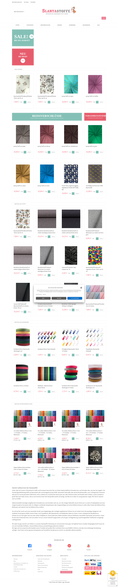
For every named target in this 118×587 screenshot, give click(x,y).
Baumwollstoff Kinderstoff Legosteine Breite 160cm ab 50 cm (94, 269)
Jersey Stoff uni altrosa (44, 146)
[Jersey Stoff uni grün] (95, 134)
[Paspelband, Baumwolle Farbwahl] (95, 337)
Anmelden (33, 2)
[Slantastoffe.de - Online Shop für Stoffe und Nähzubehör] (59, 7)
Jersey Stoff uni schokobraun (70, 146)
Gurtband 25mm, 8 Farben (21, 386)
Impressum (40, 571)
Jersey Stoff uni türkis (43, 185)
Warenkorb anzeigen (66, 561)
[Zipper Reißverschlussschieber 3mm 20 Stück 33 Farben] (23, 455)
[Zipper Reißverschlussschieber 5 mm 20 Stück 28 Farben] (71, 455)
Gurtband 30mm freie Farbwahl (46, 349)
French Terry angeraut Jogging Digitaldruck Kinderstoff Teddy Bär (70, 187)
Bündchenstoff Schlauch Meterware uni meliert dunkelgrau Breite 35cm (44, 269)
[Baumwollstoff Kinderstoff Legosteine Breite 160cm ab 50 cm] (95, 255)
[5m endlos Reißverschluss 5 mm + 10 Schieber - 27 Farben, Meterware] (71, 419)
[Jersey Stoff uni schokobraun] (71, 134)
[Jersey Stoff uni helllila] (95, 84)
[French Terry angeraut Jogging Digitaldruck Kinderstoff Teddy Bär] (71, 174)
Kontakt (15, 567)
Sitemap (15, 559)
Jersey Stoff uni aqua (67, 96)
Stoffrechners (17, 571)
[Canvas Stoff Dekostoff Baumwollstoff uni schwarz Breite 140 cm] (23, 292)
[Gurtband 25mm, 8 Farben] (23, 374)
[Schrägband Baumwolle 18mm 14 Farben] (71, 337)
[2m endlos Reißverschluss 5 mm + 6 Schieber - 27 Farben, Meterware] (23, 419)
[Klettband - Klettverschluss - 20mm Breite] (47, 374)
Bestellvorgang (65, 565)
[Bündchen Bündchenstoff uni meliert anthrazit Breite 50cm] (71, 219)
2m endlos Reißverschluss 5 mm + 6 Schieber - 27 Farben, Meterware (23, 432)
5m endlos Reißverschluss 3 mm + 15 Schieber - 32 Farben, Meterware (47, 432)
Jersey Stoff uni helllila (92, 96)
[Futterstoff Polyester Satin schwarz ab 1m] (71, 255)
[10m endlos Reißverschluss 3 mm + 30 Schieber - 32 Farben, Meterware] (47, 455)
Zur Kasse (26, 2)
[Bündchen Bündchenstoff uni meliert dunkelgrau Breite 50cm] (47, 219)
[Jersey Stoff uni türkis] (47, 174)
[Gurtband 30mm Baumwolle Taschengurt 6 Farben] (71, 374)
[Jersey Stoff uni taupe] (23, 134)
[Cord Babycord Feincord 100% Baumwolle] (95, 174)
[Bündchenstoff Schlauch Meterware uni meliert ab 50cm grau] (95, 219)
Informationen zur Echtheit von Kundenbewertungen (21, 564)
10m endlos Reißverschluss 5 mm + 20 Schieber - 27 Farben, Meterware (94, 432)
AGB (39, 569)
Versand (67, 582)
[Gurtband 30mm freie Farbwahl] (47, 337)
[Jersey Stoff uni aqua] (71, 84)
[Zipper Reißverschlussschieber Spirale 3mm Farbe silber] (95, 455)
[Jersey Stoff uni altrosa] (47, 134)
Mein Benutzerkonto (17, 2)
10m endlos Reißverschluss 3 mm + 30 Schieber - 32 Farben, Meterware (46, 469)
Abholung (40, 561)
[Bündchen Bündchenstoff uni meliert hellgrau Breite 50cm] (23, 255)
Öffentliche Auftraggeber (67, 567)
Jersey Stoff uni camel (20, 185)
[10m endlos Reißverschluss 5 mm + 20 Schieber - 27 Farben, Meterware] (95, 419)
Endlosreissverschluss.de (20, 569)
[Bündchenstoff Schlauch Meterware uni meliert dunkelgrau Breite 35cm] (47, 255)
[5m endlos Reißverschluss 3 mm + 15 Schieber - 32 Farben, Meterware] (47, 419)
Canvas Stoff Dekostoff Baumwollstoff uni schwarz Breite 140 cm (21, 306)
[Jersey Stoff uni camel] (23, 174)
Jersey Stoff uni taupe (19, 146)
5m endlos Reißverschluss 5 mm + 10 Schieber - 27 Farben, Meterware (71, 432)
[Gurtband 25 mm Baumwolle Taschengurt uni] (95, 374)
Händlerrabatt (65, 569)
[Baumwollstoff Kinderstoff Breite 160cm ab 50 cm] (23, 84)
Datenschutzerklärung (43, 565)
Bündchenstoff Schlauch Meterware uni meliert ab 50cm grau (94, 232)
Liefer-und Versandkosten (43, 559)
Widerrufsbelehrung (42, 567)
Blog (15, 561)
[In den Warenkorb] (25, 102)
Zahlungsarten (41, 563)
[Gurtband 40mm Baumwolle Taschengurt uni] (23, 337)
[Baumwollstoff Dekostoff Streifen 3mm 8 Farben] (95, 292)
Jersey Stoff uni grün (91, 146)
